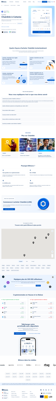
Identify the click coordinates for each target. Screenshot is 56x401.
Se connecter (44, 1)
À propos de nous (24, 393)
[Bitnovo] (4, 2)
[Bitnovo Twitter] (43, 390)
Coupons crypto (13, 393)
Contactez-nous (32, 395)
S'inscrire (39, 1)
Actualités (31, 393)
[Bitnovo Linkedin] (46, 390)
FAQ (30, 391)
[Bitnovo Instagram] (41, 390)
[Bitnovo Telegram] (51, 390)
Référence (23, 391)
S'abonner (38, 285)
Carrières (23, 395)
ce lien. (53, 384)
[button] (54, 1)
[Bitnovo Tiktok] (49, 390)
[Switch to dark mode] (52, 2)
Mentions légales (14, 395)
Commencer (20, 23)
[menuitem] (11, 2)
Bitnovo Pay (13, 391)
